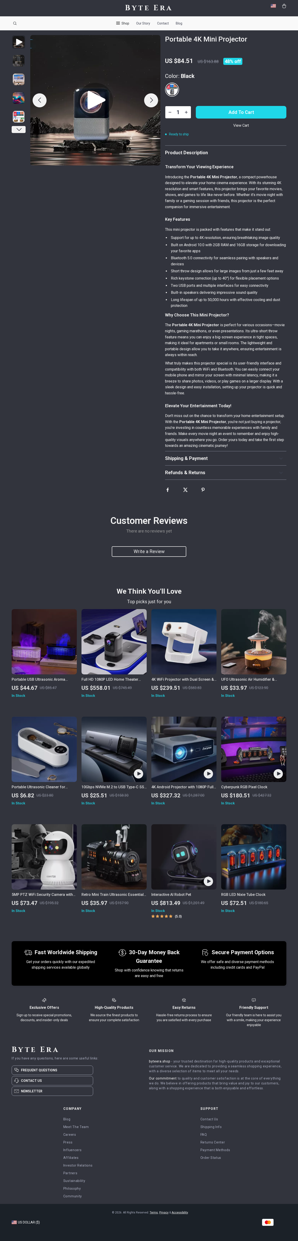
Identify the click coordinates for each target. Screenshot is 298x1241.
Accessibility (180, 1212)
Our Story (143, 23)
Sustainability (74, 1181)
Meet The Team (76, 1127)
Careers (69, 1134)
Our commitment (163, 1078)
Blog (179, 23)
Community (72, 1196)
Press (68, 1142)
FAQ (203, 1134)
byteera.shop (159, 1061)
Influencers (72, 1150)
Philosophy (72, 1188)
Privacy (164, 1212)
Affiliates (71, 1158)
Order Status (210, 1158)
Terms (154, 1212)
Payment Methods (215, 1150)
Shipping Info (211, 1127)
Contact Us (209, 1119)
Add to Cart (241, 112)
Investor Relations (78, 1165)
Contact (163, 23)
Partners (70, 1173)
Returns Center (212, 1142)
